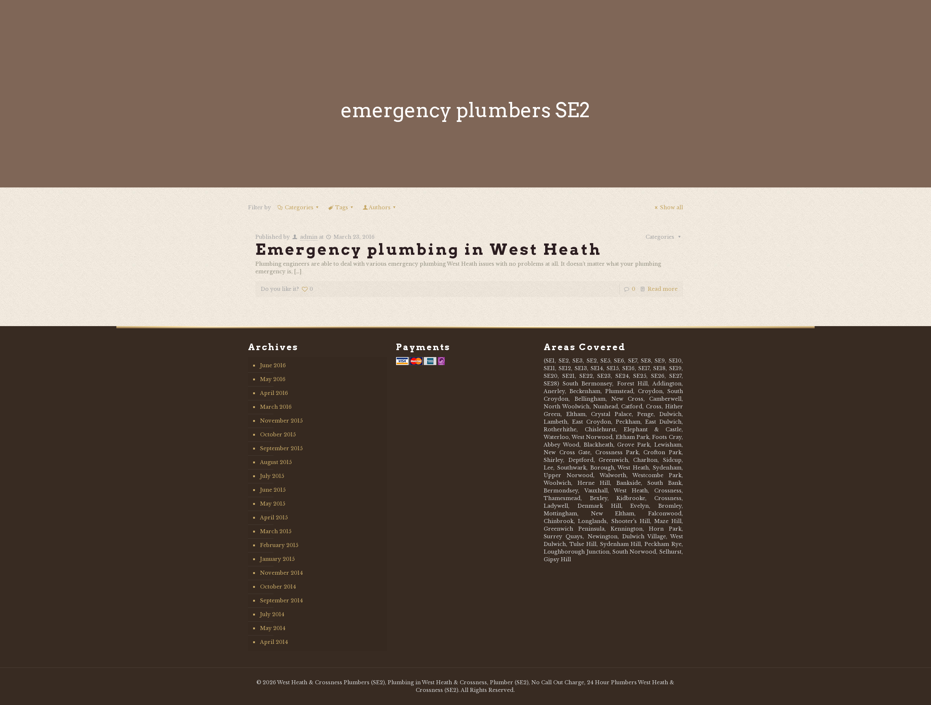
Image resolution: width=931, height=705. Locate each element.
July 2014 (272, 614)
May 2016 (272, 379)
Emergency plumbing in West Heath (428, 249)
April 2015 (274, 517)
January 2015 (277, 559)
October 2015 (278, 434)
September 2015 (281, 448)
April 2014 (274, 642)
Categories (299, 207)
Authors (380, 207)
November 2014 (281, 573)
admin (308, 237)
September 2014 (281, 600)
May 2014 (272, 628)
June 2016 (273, 365)
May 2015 (272, 503)
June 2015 (272, 490)
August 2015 (276, 462)
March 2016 (276, 407)
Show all (671, 207)
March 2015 (275, 531)
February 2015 (279, 545)
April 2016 (274, 393)
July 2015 (272, 476)
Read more (663, 289)
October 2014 (278, 586)
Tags (341, 207)
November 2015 (281, 420)
